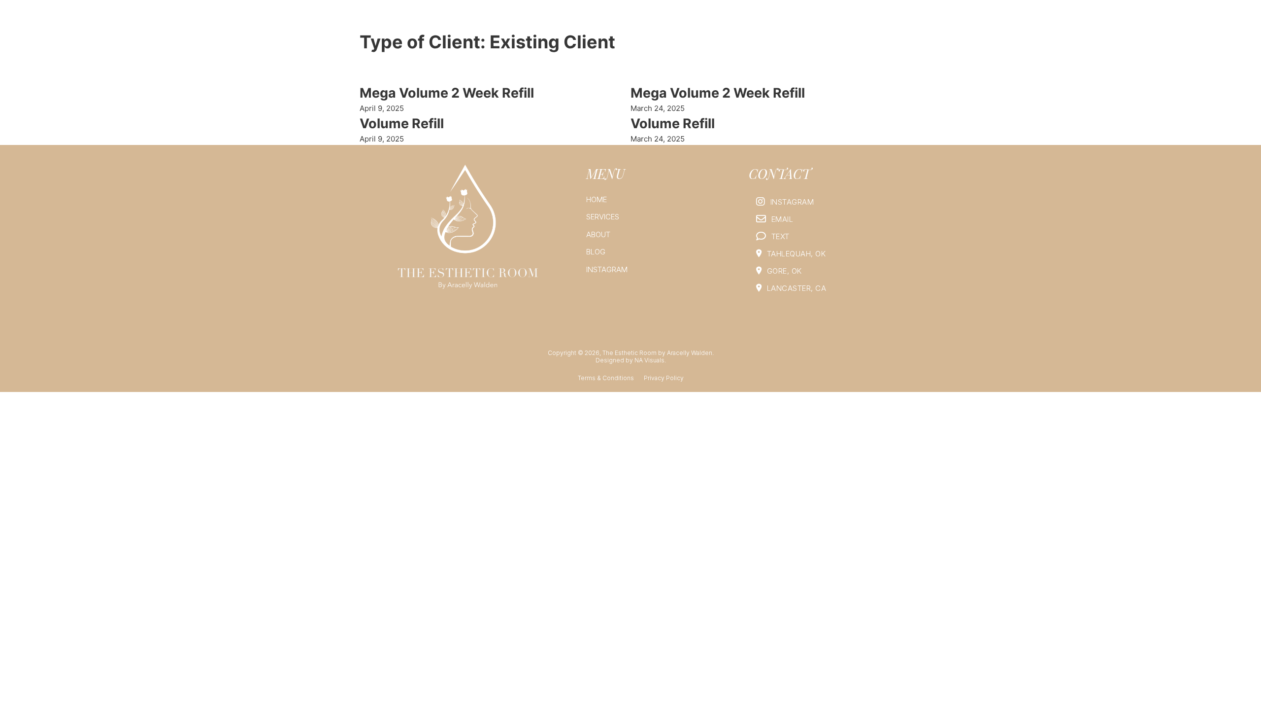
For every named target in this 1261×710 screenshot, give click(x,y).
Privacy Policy (664, 378)
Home (714, 21)
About (799, 21)
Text (780, 236)
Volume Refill (402, 123)
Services (755, 21)
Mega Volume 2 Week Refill (447, 93)
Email (782, 219)
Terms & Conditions (606, 378)
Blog (835, 21)
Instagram (880, 21)
